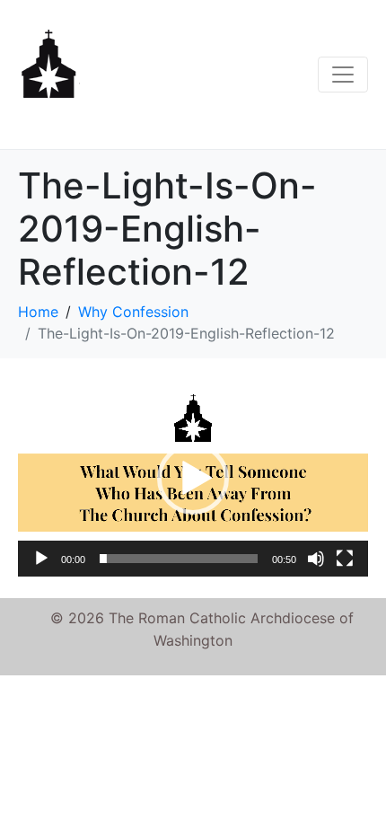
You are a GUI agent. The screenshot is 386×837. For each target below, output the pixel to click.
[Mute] (316, 559)
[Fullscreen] (345, 559)
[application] (193, 478)
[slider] (179, 558)
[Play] (41, 559)
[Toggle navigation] (343, 75)
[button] (193, 479)
